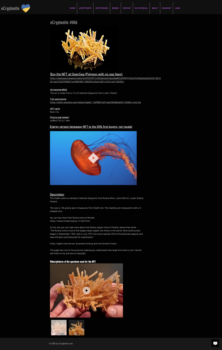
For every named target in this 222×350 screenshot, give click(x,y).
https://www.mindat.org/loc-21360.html (70, 221)
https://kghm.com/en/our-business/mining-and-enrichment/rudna (83, 243)
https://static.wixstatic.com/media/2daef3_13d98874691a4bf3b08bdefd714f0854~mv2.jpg (95, 102)
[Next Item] (118, 290)
